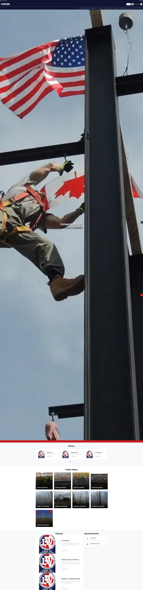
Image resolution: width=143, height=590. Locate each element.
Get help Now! (122, 8)
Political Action (115, 8)
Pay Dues (129, 8)
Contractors (100, 8)
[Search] (141, 295)
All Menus (140, 8)
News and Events (107, 8)
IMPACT (134, 8)
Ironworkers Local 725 (83, 8)
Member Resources (92, 8)
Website (128, 4)
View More (49, 456)
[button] (138, 4)
